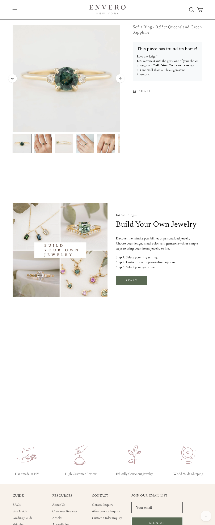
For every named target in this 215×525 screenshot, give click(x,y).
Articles (57, 518)
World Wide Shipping (188, 474)
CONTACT (100, 496)
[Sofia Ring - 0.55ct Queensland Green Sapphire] (22, 143)
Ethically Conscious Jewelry (134, 474)
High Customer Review (81, 474)
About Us (58, 505)
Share (145, 91)
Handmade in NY (27, 474)
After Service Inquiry (106, 511)
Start (132, 280)
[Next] (120, 78)
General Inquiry (102, 505)
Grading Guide (23, 518)
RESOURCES (62, 496)
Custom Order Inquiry (107, 518)
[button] (191, 10)
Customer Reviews (64, 511)
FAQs (17, 505)
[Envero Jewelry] (107, 9)
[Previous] (12, 78)
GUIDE (18, 496)
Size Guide (20, 511)
